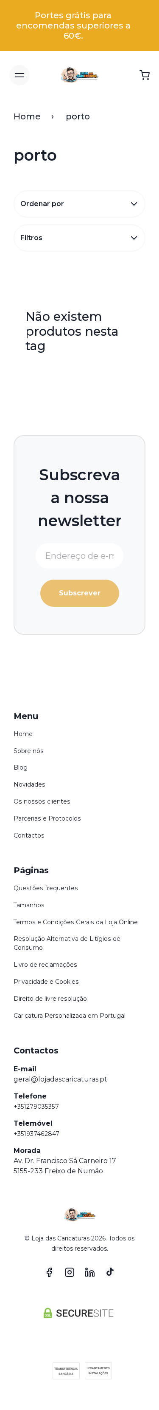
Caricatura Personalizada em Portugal (70, 1015)
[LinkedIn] (90, 1272)
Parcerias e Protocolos (47, 818)
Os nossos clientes (42, 801)
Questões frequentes (46, 888)
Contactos (29, 835)
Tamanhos (29, 905)
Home (27, 116)
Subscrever (79, 593)
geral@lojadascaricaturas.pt (60, 1079)
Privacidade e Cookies (46, 981)
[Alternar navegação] (19, 75)
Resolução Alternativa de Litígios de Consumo (67, 943)
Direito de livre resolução (50, 998)
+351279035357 (36, 1106)
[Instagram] (69, 1272)
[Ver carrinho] (144, 75)
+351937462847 (36, 1133)
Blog (21, 767)
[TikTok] (110, 1272)
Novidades (29, 784)
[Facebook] (49, 1272)
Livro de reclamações (45, 964)
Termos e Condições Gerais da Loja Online (76, 922)
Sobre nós (29, 750)
